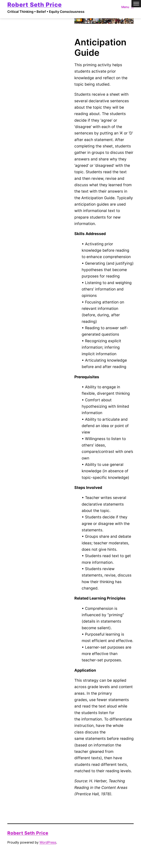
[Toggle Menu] (136, 3)
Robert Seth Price (34, 4)
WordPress (47, 842)
